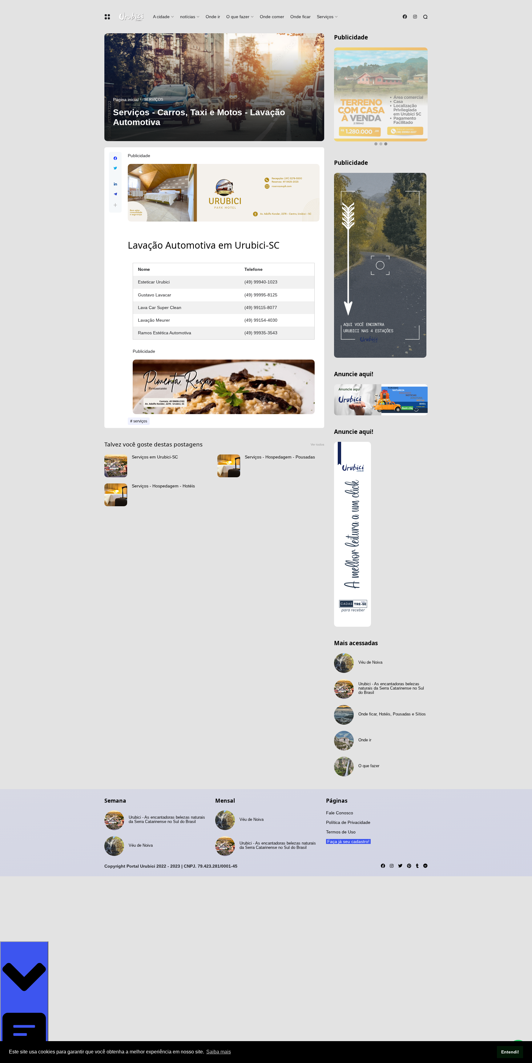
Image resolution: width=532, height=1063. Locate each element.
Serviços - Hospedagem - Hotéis (163, 485)
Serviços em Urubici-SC (155, 456)
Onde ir (213, 16)
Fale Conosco (339, 812)
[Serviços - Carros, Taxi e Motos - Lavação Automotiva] (214, 87)
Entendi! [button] (510, 1051)
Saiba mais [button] (218, 1051)
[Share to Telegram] (115, 194)
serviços (153, 99)
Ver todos (317, 444)
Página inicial (126, 99)
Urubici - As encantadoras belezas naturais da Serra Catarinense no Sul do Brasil (391, 688)
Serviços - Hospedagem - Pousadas (280, 456)
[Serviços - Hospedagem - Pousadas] (228, 465)
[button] (115, 205)
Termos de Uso (341, 831)
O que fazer (237, 16)
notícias (187, 16)
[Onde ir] (344, 741)
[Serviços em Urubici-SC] (115, 465)
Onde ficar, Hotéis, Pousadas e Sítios (392, 714)
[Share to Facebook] (115, 158)
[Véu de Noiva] (344, 663)
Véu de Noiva (370, 662)
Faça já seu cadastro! (24, 1059)
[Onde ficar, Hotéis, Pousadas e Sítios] (344, 715)
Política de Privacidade (348, 822)
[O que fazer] (344, 766)
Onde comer (272, 16)
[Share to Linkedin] (115, 184)
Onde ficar (300, 16)
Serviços (325, 16)
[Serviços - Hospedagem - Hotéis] (115, 494)
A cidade (161, 16)
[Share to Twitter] (115, 168)
